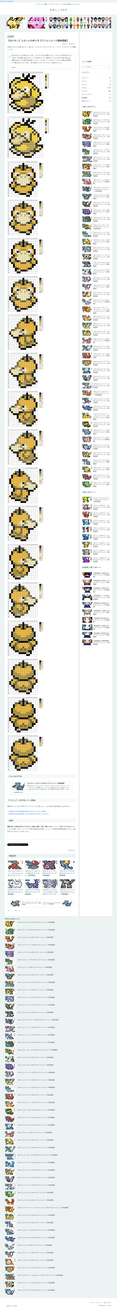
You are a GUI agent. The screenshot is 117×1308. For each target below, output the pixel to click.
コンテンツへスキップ (7, 1)
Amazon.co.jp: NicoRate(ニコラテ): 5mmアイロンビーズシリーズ (28, 813)
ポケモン (11, 36)
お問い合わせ (107, 1302)
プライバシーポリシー (96, 1302)
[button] (108, 67)
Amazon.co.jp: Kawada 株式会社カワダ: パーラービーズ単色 (27, 811)
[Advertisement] (96, 46)
